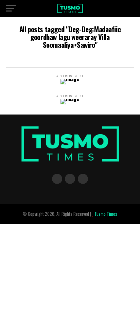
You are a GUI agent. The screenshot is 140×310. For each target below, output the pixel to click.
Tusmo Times (105, 214)
